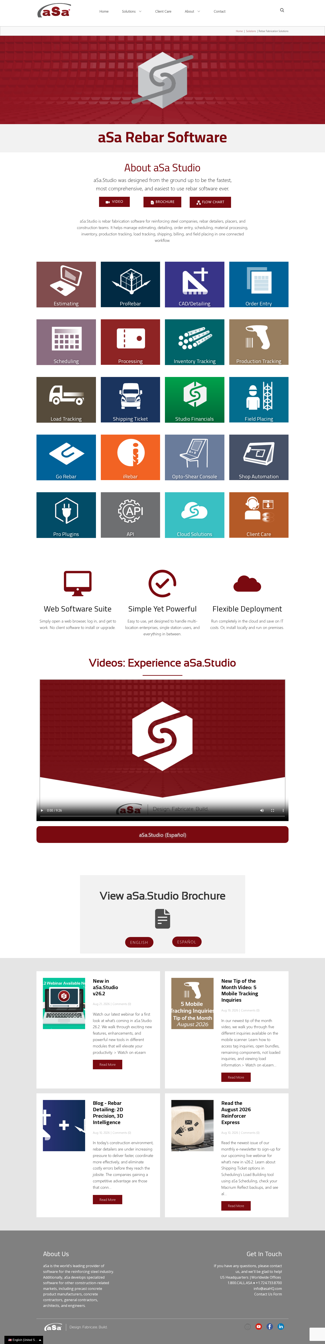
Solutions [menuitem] (129, 11)
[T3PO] (247, 1326)
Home (239, 31)
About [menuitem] (189, 11)
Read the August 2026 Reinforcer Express (236, 1112)
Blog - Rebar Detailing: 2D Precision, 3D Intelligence (108, 1112)
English (139, 942)
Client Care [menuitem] (163, 11)
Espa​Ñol (186, 942)
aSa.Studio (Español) (162, 834)
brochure (165, 201)
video (117, 201)
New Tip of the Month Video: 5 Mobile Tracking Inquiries (239, 990)
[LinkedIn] (280, 1326)
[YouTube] (258, 1326)
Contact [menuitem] (220, 11)
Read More (107, 1064)
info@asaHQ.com (268, 1288)
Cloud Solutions (194, 534)
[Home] (54, 10)
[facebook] (269, 1326)
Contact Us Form (268, 1294)
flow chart (212, 201)
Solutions (251, 31)
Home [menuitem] (104, 11)
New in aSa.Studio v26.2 (105, 987)
